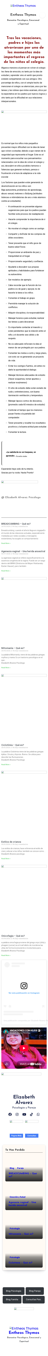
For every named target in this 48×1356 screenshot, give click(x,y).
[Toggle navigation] (5, 15)
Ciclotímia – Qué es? (12, 745)
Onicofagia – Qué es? (13, 935)
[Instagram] (17, 1114)
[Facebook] (10, 1114)
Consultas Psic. (33, 1299)
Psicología (15, 1228)
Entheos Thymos (23, 15)
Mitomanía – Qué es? (13, 648)
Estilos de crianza (11, 841)
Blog (12, 1168)
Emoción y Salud (17, 1197)
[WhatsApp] (38, 1114)
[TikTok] (31, 1114)
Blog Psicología (13, 1291)
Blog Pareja (35, 1291)
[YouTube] (24, 1114)
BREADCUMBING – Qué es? (16, 523)
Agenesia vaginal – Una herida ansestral (23, 551)
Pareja (20, 1168)
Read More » (6, 543)
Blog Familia (12, 1299)
